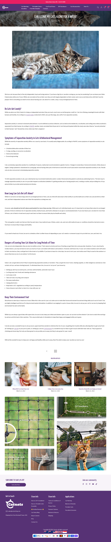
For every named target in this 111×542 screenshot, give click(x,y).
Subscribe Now (16, 484)
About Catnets (35, 515)
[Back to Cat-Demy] (55, 351)
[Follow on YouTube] (93, 484)
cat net (16, 328)
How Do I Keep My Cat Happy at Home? (90, 389)
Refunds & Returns (53, 512)
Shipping (50, 515)
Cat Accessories (75, 6)
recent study (30, 115)
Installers (24, 8)
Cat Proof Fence (50, 6)
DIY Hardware (62, 6)
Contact (45, 8)
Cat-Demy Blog (35, 512)
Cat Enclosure (48, 328)
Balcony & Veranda (70, 503)
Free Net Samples (35, 8)
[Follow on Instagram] (86, 484)
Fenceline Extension (70, 510)
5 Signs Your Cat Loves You (55, 389)
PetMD (32, 126)
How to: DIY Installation (37, 500)
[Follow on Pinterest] (90, 484)
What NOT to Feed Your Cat (21, 389)
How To (86, 6)
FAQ (32, 518)
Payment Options (53, 509)
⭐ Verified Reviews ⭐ (37, 509)
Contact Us (34, 522)
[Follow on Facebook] (83, 484)
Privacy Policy (52, 506)
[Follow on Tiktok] (96, 484)
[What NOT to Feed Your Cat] (46, 351)
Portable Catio (69, 507)
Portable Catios (37, 6)
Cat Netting (24, 6)
